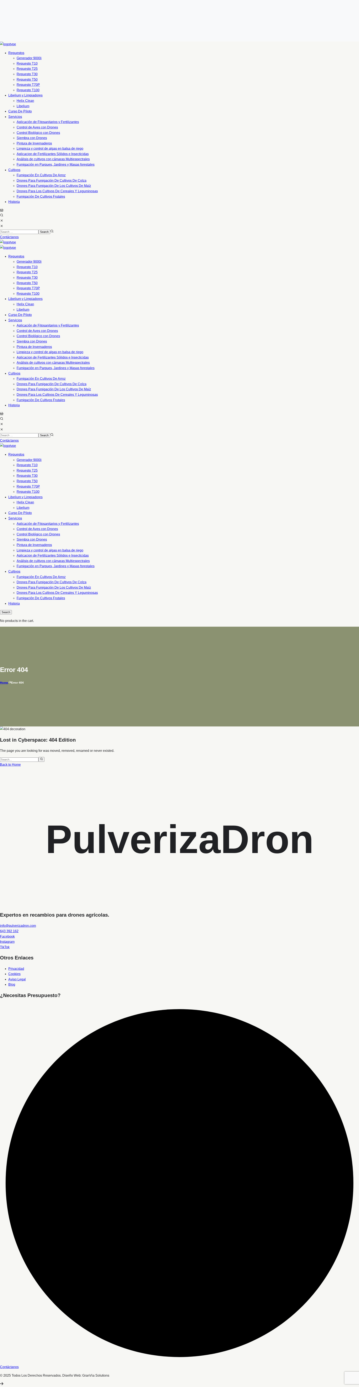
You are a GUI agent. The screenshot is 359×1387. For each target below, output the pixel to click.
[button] (1, 210)
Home (4, 682)
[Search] (41, 759)
